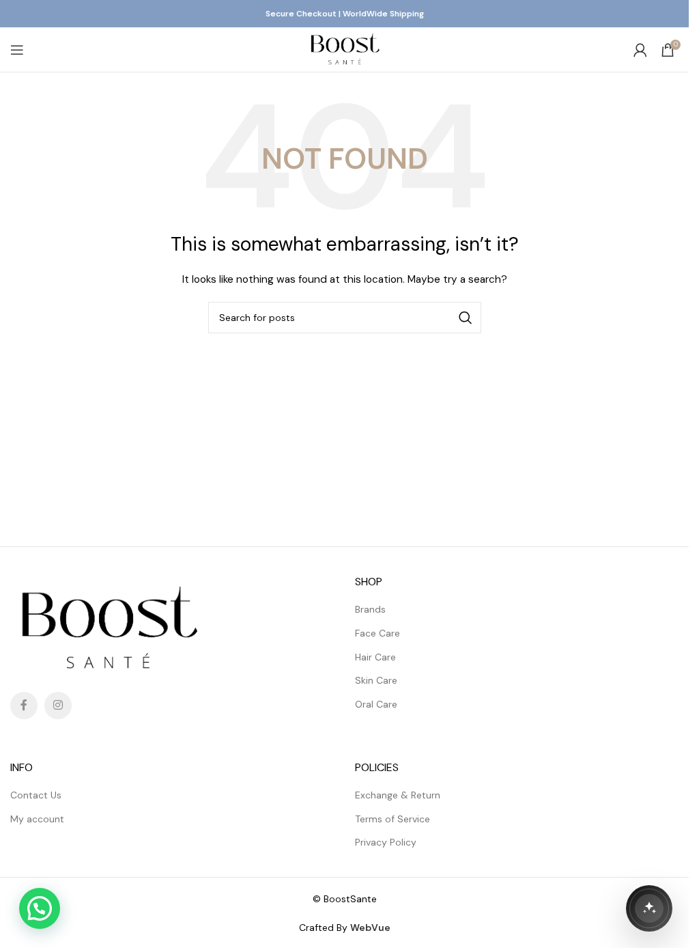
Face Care (377, 633)
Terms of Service (392, 819)
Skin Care (376, 680)
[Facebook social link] (24, 705)
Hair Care (375, 657)
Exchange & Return (397, 795)
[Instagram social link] (58, 705)
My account (37, 819)
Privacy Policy (385, 842)
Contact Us (35, 795)
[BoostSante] (649, 908)
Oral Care (376, 704)
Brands (370, 609)
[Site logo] (344, 48)
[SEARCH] (465, 317)
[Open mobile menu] (17, 50)
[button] (39, 908)
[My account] (640, 50)
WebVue (370, 927)
